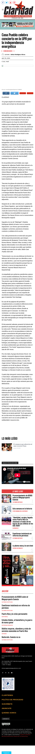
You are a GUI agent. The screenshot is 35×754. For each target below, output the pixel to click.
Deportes (15, 528)
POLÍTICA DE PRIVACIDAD (12, 700)
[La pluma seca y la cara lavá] (6, 547)
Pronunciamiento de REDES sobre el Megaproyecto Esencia (22, 497)
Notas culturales (17, 548)
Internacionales (7, 625)
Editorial (5, 616)
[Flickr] (6, 673)
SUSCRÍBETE (7, 704)
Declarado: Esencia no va (11, 637)
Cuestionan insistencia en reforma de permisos (22, 534)
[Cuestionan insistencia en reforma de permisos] (6, 536)
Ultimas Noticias (17, 502)
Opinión (4, 633)
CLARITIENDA (7, 695)
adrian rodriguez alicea (18, 54)
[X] (9, 673)
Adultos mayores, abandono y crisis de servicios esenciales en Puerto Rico (16, 629)
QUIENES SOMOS (9, 713)
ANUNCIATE (6, 708)
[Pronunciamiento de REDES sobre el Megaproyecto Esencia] (6, 498)
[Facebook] (3, 673)
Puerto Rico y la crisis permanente (14, 614)
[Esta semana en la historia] (6, 510)
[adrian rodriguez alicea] (3, 55)
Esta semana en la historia (22, 508)
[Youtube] (12, 673)
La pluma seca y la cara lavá (23, 546)
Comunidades (7, 51)
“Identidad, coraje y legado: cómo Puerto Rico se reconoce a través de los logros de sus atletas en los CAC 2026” (23, 521)
